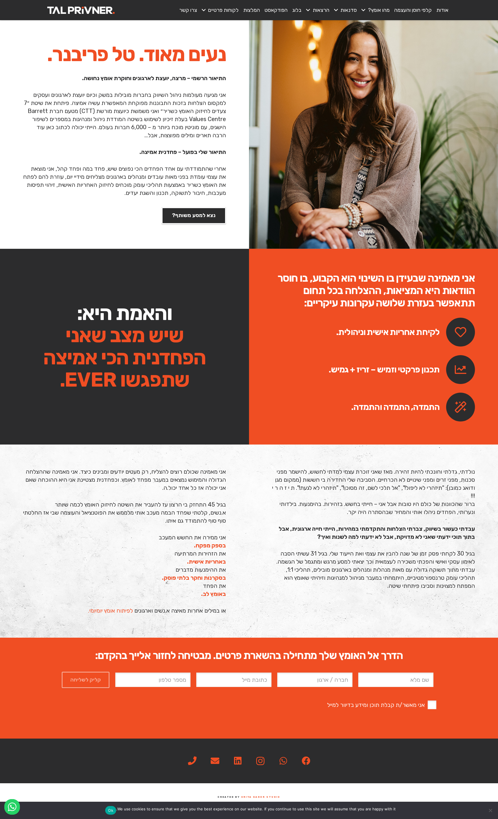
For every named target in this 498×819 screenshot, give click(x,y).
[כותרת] (81, 10)
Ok (110, 810)
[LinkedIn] (237, 761)
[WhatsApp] (283, 761)
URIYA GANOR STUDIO (260, 797)
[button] (364, 10)
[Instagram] (260, 761)
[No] (491, 810)
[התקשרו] (192, 761)
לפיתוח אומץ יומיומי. (110, 610)
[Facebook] (306, 761)
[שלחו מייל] (215, 761)
